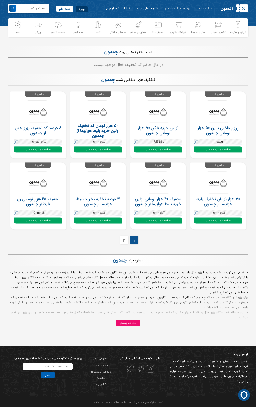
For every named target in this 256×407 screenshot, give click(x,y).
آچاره (181, 376)
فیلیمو (173, 371)
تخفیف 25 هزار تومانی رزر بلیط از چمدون (38, 201)
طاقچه (222, 376)
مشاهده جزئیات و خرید (218, 149)
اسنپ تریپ (241, 371)
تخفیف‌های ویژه (148, 8)
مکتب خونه (192, 376)
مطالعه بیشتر (128, 323)
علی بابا (174, 366)
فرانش (204, 376)
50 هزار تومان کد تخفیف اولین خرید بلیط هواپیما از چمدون (98, 130)
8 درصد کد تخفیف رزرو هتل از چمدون (38, 130)
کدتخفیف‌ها (204, 8)
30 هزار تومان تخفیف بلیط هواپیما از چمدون (218, 201)
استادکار (173, 376)
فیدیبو (231, 376)
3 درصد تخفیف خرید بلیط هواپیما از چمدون (98, 201)
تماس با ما (100, 384)
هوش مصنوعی (196, 282)
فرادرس (213, 376)
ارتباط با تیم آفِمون (118, 8)
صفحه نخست (100, 365)
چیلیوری (212, 371)
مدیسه (182, 371)
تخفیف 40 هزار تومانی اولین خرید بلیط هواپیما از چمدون (158, 201)
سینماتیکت (242, 376)
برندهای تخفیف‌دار (177, 8)
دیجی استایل (197, 371)
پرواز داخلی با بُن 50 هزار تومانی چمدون (218, 130)
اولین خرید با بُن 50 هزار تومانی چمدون (158, 130)
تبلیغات (100, 378)
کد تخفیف (205, 361)
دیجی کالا (191, 366)
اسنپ (181, 366)
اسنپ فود (225, 371)
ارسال (48, 375)
